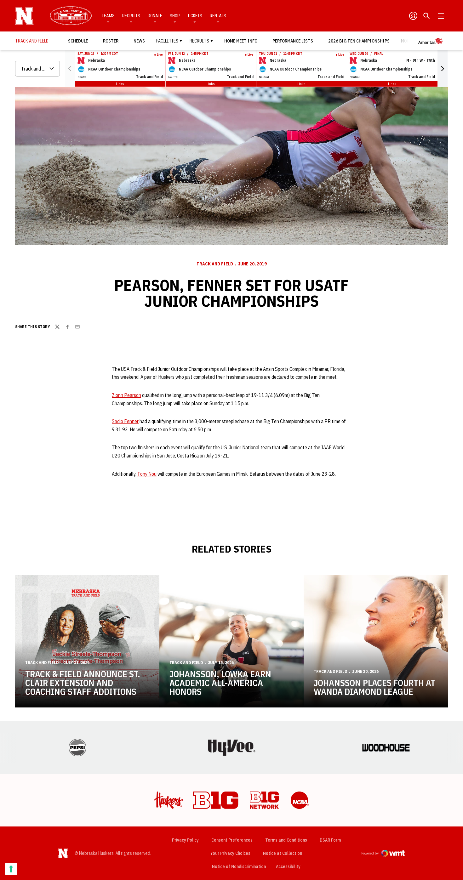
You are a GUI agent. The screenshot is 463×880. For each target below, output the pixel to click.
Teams (108, 15)
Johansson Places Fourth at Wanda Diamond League (374, 687)
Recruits (131, 15)
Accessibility (288, 866)
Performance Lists (292, 41)
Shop (175, 15)
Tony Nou (147, 474)
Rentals (218, 15)
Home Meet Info (240, 41)
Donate (155, 15)
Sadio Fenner (125, 421)
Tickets (194, 15)
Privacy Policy (185, 840)
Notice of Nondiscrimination (239, 866)
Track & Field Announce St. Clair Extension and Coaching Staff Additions (82, 682)
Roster (110, 41)
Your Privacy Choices (230, 853)
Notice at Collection (282, 853)
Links (120, 83)
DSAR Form (330, 840)
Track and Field (215, 264)
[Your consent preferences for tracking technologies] (11, 869)
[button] (442, 68)
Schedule (78, 41)
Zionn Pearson (126, 395)
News (139, 41)
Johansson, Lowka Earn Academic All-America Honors (220, 682)
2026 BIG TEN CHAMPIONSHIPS (359, 41)
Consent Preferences (232, 840)
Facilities (167, 41)
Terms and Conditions (286, 840)
